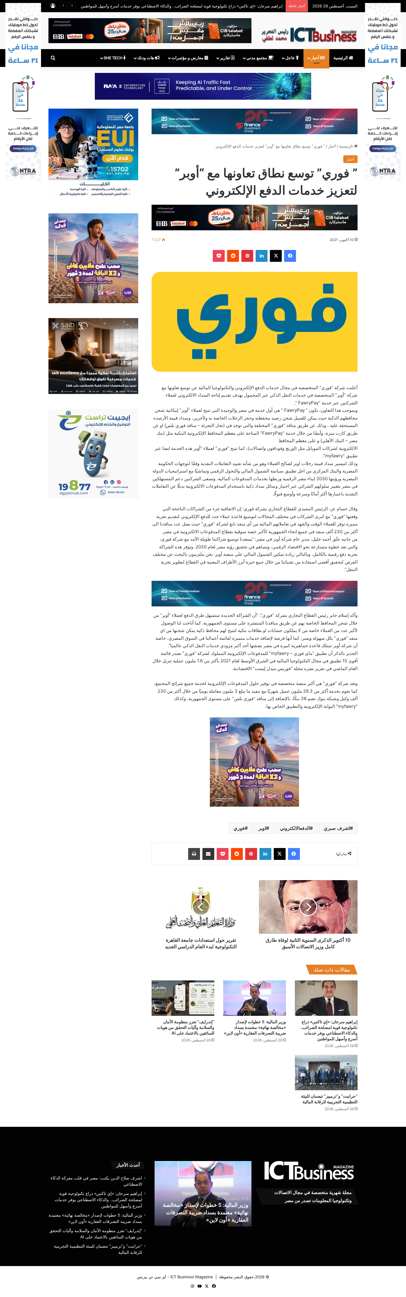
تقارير (225, 58)
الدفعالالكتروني (295, 828)
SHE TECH (113, 58)
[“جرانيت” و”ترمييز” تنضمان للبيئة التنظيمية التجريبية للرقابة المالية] (326, 1072)
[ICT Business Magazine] (309, 32)
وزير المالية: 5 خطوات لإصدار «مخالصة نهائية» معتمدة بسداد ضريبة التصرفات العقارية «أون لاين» (255, 1027)
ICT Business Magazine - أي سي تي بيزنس (175, 1276)
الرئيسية (341, 58)
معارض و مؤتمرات (187, 58)
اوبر (262, 828)
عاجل (290, 58)
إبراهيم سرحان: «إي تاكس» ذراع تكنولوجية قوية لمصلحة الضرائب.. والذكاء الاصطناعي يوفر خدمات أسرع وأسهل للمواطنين (98, 1199)
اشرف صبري (337, 828)
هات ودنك (146, 58)
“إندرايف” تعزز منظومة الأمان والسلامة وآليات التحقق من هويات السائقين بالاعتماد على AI (185, 1027)
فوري (239, 828)
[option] (194, 1193)
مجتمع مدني (257, 58)
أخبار (315, 58)
